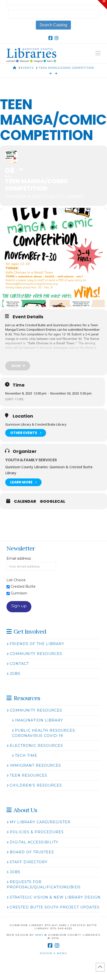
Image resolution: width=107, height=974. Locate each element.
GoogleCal (52, 501)
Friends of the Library (37, 644)
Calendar (25, 501)
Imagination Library (39, 720)
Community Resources (36, 653)
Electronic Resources (36, 745)
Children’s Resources (36, 785)
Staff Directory (29, 862)
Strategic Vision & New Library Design (55, 897)
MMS (39, 935)
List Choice (16, 580)
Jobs (15, 673)
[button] (98, 53)
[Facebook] (51, 38)
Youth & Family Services (31, 460)
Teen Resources (28, 775)
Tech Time (26, 755)
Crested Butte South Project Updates (55, 907)
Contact (19, 663)
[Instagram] (56, 38)
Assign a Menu (53, 953)
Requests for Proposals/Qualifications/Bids (44, 884)
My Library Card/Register (40, 822)
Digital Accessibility (34, 842)
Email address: (18, 558)
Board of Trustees (32, 852)
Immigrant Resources (35, 765)
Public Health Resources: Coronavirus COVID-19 (44, 733)
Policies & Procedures (37, 832)
